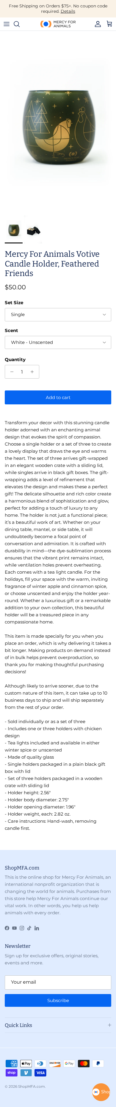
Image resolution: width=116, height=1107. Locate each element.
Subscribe (58, 1000)
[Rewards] (101, 1092)
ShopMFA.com (31, 1086)
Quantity (15, 359)
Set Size (14, 302)
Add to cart (58, 397)
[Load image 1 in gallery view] (58, 122)
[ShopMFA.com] (58, 24)
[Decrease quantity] (10, 371)
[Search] (19, 24)
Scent (11, 330)
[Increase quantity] (34, 371)
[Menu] (6, 24)
